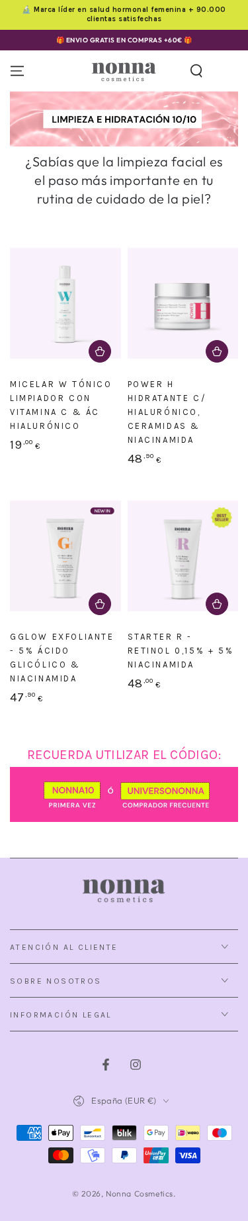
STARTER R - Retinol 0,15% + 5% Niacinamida (181, 650)
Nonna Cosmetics (139, 1193)
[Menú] (17, 71)
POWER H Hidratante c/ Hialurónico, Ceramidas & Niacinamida (167, 412)
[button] (196, 71)
